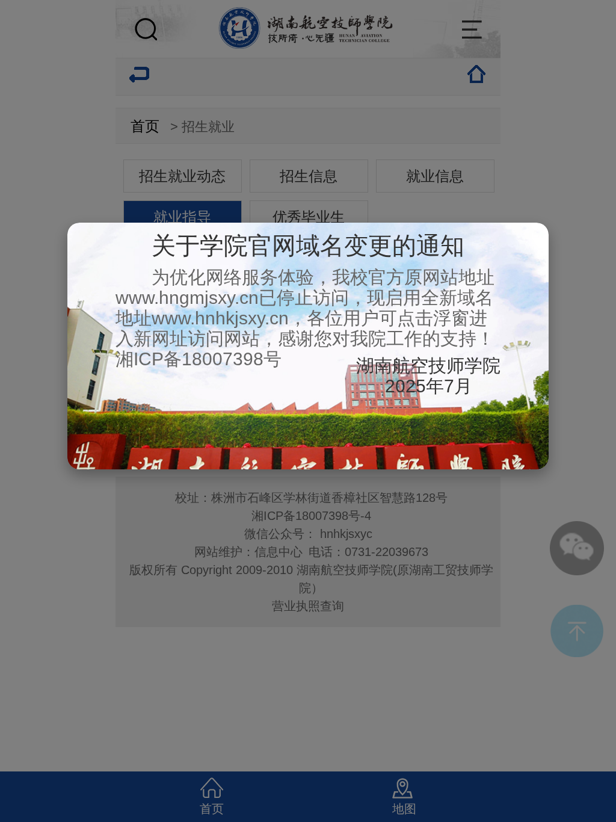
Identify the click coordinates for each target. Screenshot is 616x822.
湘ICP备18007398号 (199, 359)
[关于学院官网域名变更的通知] (308, 464)
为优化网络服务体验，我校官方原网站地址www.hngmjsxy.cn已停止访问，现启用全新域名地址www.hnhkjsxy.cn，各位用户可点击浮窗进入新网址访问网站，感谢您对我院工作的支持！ (305, 307)
